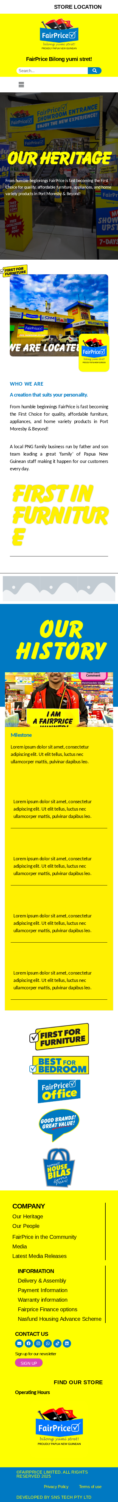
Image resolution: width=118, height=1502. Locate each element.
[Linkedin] (67, 1343)
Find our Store (78, 1382)
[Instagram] (38, 1343)
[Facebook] (29, 1343)
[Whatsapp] (48, 1343)
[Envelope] (19, 1343)
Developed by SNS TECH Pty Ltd (54, 1497)
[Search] (95, 70)
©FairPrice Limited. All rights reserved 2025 (52, 1474)
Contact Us (31, 1334)
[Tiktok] (57, 1343)
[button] (21, 85)
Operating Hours (32, 1392)
